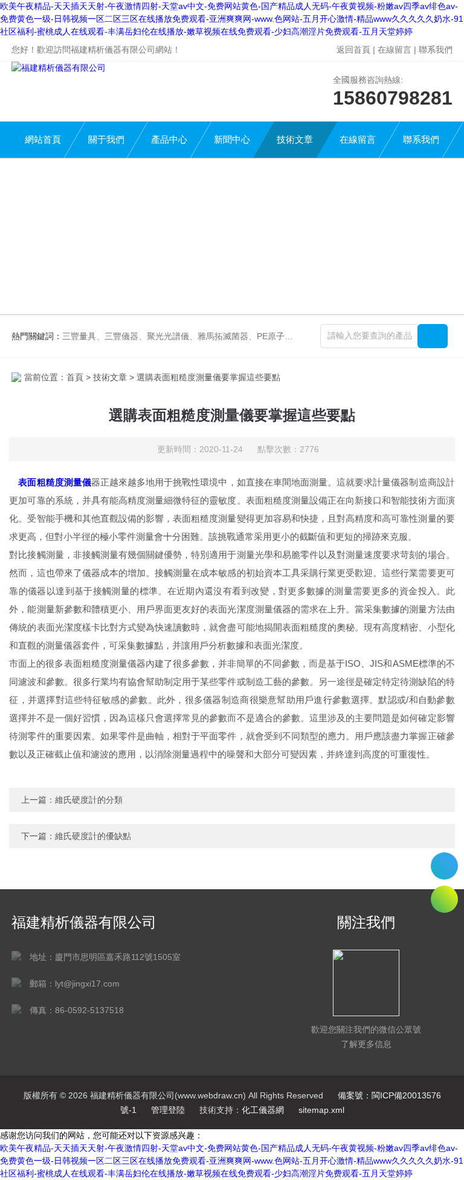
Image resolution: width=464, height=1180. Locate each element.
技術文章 (295, 139)
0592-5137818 (444, 866)
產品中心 (169, 139)
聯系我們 (436, 49)
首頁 (74, 377)
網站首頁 (43, 139)
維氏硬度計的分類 (89, 800)
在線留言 (394, 49)
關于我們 (106, 139)
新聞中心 (232, 139)
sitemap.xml (321, 1110)
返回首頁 (353, 49)
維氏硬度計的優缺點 (93, 836)
